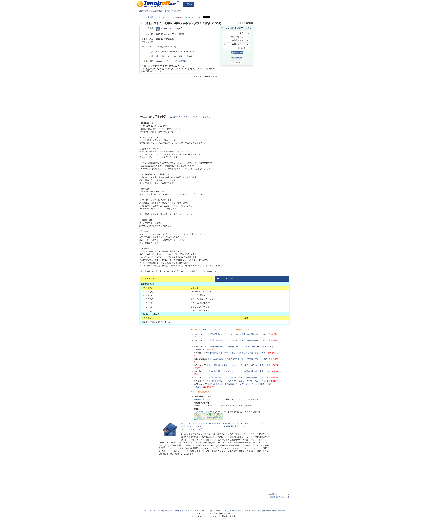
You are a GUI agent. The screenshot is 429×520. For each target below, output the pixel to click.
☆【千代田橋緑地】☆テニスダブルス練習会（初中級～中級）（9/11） (237, 353)
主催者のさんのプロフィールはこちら (190, 117)
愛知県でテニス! (154, 17)
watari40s (165, 29)
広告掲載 (281, 510)
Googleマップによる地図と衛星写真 (171, 61)
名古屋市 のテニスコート (279, 494)
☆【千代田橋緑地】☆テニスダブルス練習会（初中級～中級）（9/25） (237, 340)
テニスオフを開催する (172, 11)
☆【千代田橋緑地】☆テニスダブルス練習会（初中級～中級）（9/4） (236, 377)
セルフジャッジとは (219, 510)
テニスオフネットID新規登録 (149, 11)
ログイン (188, 4)
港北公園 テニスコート (280, 497)
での (199, 405)
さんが (201, 399)
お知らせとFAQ (236, 510)
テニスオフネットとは (200, 510)
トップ (179, 1)
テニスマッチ (214, 516)
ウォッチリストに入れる (192, 17)
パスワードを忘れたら (179, 510)
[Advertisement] (273, 49)
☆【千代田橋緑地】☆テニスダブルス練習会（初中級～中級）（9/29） (237, 334)
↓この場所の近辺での (203, 412)
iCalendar (237, 62)
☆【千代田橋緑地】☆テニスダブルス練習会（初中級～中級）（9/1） (236, 381)
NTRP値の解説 (269, 510)
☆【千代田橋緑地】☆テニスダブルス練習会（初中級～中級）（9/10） (237, 359)
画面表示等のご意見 (253, 510)
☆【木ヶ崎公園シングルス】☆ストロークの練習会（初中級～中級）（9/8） (239, 365)
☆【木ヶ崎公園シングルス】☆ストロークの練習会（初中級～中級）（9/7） (239, 371)
